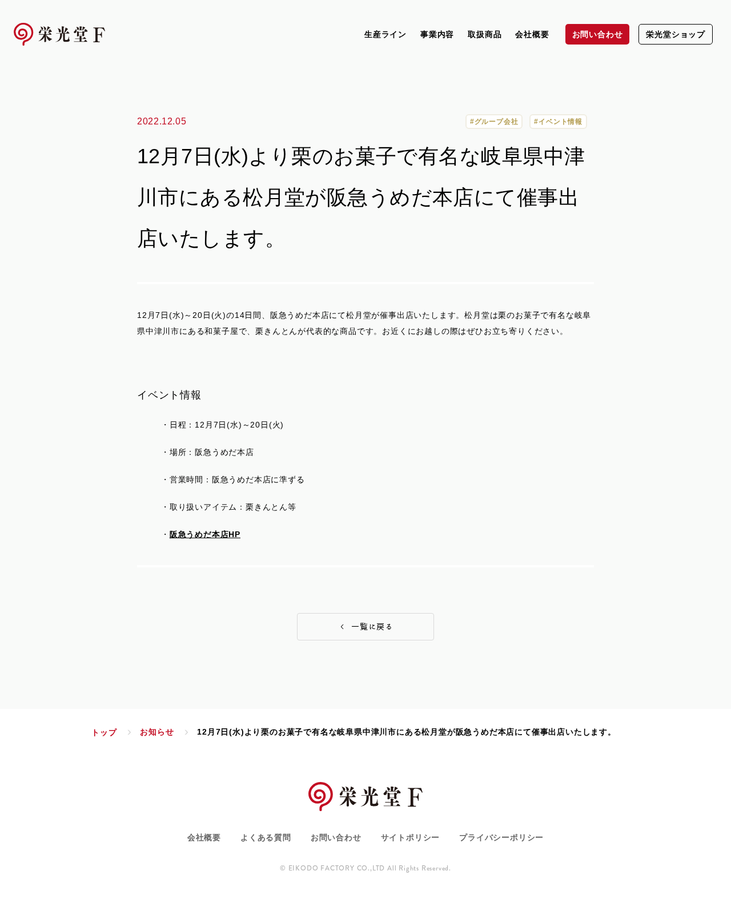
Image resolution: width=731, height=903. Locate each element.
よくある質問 (265, 837)
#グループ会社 (494, 122)
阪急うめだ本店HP (205, 534)
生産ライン (385, 34)
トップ (104, 732)
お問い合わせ (336, 837)
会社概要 (532, 34)
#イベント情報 (558, 122)
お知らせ (157, 731)
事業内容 (437, 34)
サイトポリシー (410, 837)
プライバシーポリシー (501, 837)
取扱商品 (484, 34)
